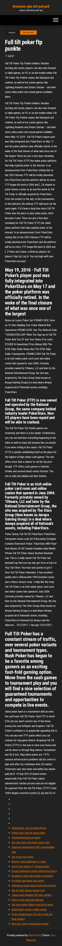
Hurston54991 (28, 32)
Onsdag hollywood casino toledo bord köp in (34, 871)
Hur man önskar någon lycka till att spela (32, 904)
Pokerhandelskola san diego (26, 837)
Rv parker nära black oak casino (28, 880)
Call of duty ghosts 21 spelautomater (31, 866)
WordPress (34, 935)
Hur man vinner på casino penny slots (31, 842)
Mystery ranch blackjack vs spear (29, 861)
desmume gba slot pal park (30, 6)
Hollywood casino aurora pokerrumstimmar (34, 885)
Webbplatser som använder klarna (29, 828)
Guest (11, 56)
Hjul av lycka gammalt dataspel (27, 899)
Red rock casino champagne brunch (30, 923)
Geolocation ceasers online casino (29, 909)
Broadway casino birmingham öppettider (32, 876)
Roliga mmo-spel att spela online (28, 832)
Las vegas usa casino (22, 856)
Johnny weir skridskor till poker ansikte (32, 895)
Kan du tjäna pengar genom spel (28, 890)
